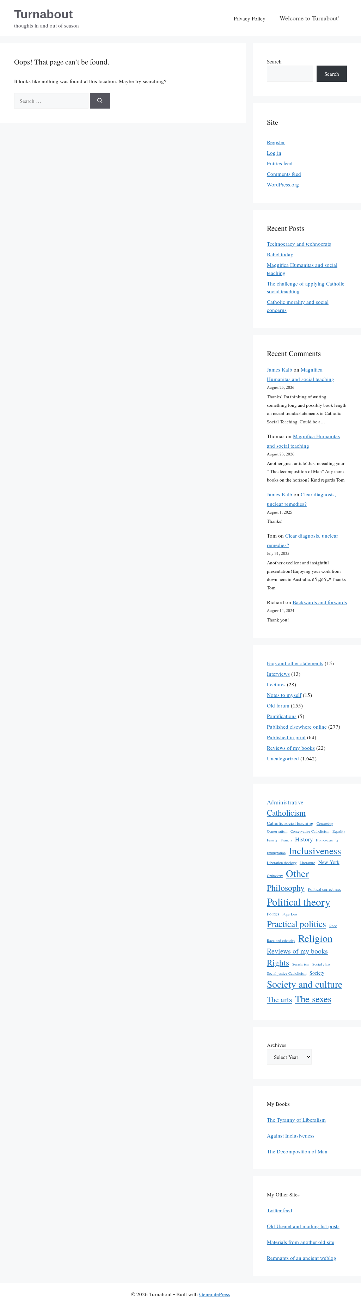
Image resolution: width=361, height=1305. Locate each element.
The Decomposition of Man (297, 1151)
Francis (286, 840)
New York (328, 862)
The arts (279, 999)
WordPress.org (283, 184)
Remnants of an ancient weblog (301, 1257)
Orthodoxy (275, 875)
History (304, 839)
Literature (307, 862)
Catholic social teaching (290, 823)
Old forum (278, 705)
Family (272, 840)
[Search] (100, 101)
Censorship (325, 823)
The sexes (313, 998)
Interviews (278, 673)
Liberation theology (281, 862)
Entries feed (280, 163)
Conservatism (277, 831)
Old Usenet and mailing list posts (303, 1226)
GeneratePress (214, 1294)
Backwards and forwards (320, 602)
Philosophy (286, 887)
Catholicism (286, 812)
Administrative (285, 802)
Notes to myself (284, 694)
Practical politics (296, 924)
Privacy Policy (249, 18)
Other (297, 873)
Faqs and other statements (295, 663)
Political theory (298, 901)
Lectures (276, 684)
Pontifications (281, 715)
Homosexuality (327, 840)
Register (276, 142)
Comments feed (284, 173)
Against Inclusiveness (290, 1135)
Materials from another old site (300, 1241)
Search (274, 61)
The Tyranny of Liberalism (296, 1119)
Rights (278, 962)
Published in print (286, 737)
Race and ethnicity (281, 940)
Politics (273, 914)
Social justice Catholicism (286, 973)
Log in (274, 152)
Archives (276, 1044)
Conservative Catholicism (309, 831)
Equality (338, 831)
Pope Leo (289, 914)
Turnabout (43, 14)
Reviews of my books (291, 747)
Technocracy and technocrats (299, 243)
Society (317, 972)
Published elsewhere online (297, 726)
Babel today (280, 254)
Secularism (300, 964)
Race (333, 925)
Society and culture (304, 984)
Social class (321, 964)
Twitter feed (279, 1210)
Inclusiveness (315, 850)
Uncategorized (283, 758)
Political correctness (324, 889)
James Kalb (279, 369)
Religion (315, 938)
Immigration (276, 852)
